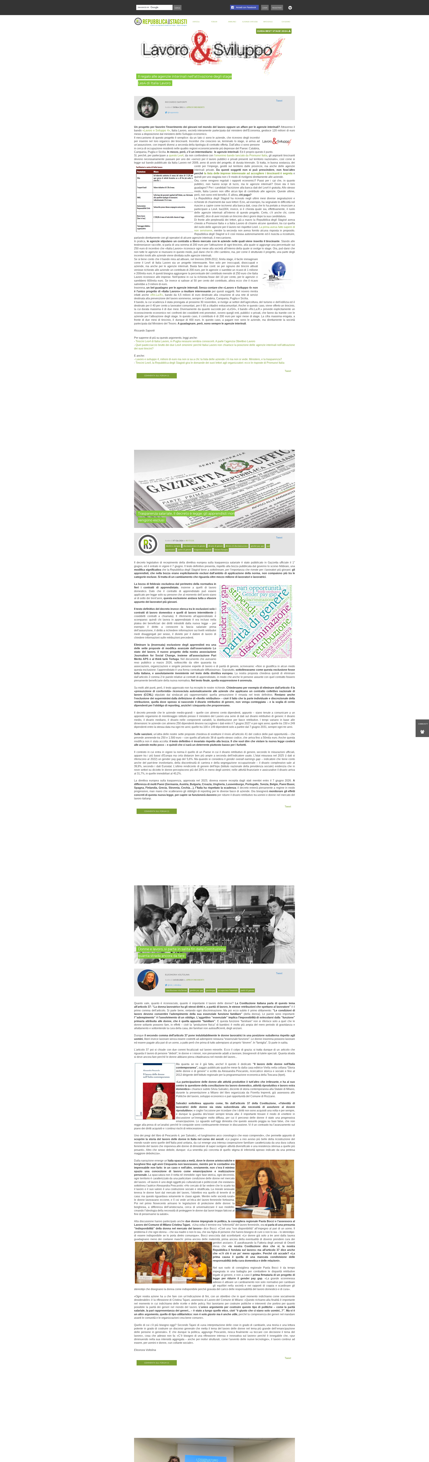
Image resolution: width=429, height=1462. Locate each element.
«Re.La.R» (156, 294)
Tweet (279, 100)
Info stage (268, 22)
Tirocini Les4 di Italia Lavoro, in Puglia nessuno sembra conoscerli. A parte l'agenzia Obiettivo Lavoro (195, 341)
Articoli (196, 22)
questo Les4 (176, 155)
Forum (214, 22)
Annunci (232, 22)
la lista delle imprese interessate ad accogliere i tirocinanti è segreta (248, 173)
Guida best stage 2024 (272, 31)
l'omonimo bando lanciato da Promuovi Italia (240, 155)
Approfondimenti (195, 107)
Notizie (190, 540)
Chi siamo (286, 22)
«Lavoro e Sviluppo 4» (156, 130)
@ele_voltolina (174, 985)
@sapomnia (173, 112)
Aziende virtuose (250, 22)
